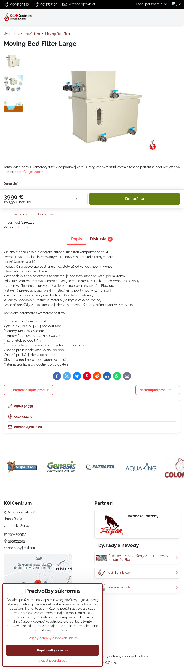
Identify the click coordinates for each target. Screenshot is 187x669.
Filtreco (23, 227)
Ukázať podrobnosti (52, 660)
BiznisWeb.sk (107, 663)
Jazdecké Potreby (142, 516)
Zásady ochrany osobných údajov (122, 656)
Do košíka (134, 198)
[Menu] (178, 16)
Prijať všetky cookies (52, 650)
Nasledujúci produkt (155, 390)
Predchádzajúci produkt (31, 390)
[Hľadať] (156, 16)
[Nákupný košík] (167, 16)
